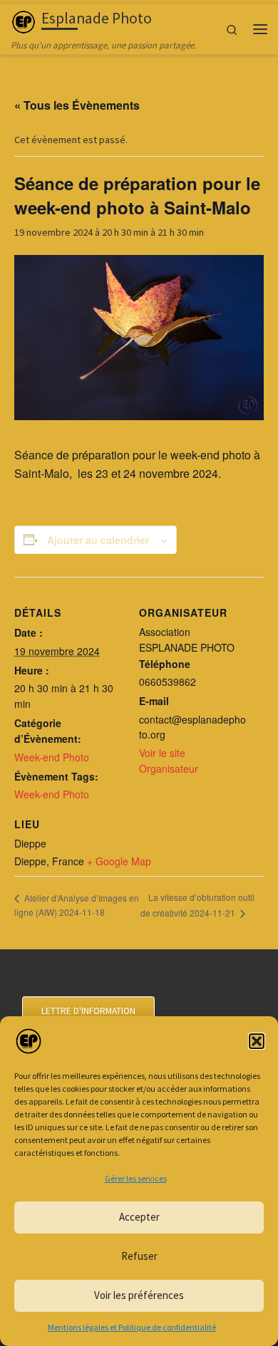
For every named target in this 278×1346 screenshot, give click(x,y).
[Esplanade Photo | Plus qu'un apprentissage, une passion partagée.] (23, 20)
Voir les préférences (139, 1295)
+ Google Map (119, 861)
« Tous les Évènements (77, 105)
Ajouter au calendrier (98, 540)
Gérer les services (136, 1178)
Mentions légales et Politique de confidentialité (132, 1327)
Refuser (139, 1256)
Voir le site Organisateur (168, 761)
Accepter (139, 1217)
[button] (256, 1041)
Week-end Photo (51, 757)
